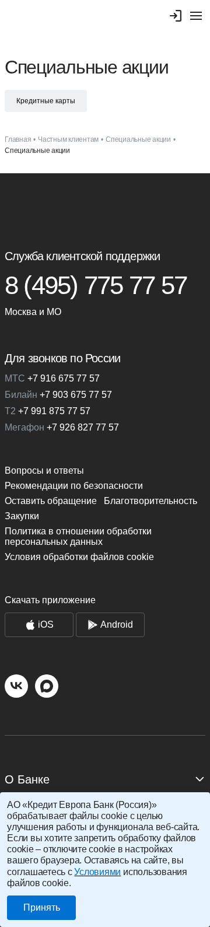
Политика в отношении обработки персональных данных (78, 536)
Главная (18, 139)
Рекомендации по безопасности (74, 486)
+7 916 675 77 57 (52, 378)
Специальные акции (138, 139)
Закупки (22, 516)
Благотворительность (150, 501)
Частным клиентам (68, 139)
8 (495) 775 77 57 (96, 285)
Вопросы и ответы (44, 470)
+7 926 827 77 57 (62, 427)
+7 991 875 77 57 (47, 411)
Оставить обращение (51, 501)
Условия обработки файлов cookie (79, 557)
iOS (46, 624)
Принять (41, 907)
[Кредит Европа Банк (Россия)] (105, 206)
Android (116, 624)
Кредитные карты (45, 101)
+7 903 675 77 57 (58, 395)
